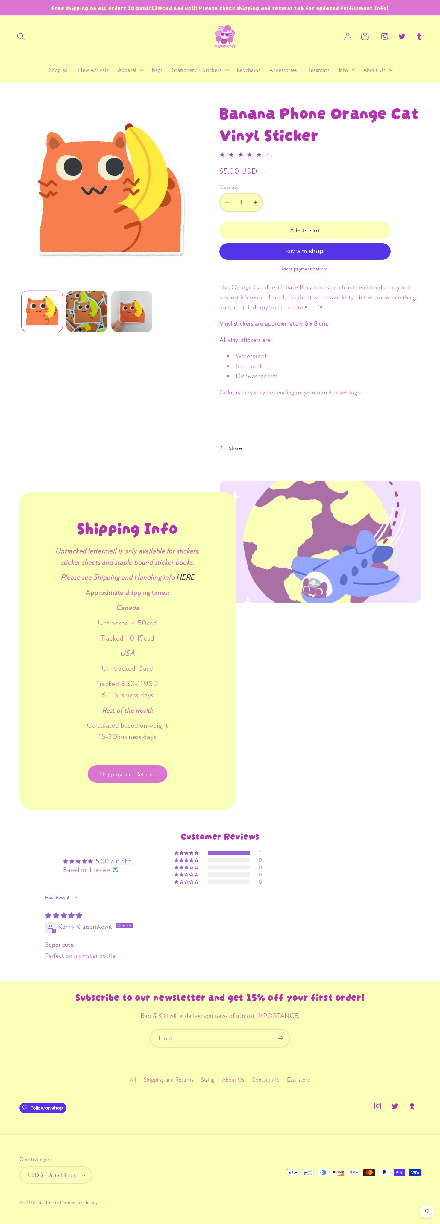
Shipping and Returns (127, 773)
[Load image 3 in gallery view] (131, 311)
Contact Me (265, 1079)
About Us (233, 1079)
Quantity (228, 187)
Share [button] (235, 448)
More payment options (305, 268)
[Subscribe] (280, 1038)
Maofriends (48, 1202)
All (133, 1079)
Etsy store (298, 1079)
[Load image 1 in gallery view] (42, 311)
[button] (21, 36)
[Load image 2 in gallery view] (86, 311)
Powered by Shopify (79, 1202)
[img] (64, 915)
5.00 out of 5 (114, 860)
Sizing (208, 1079)
